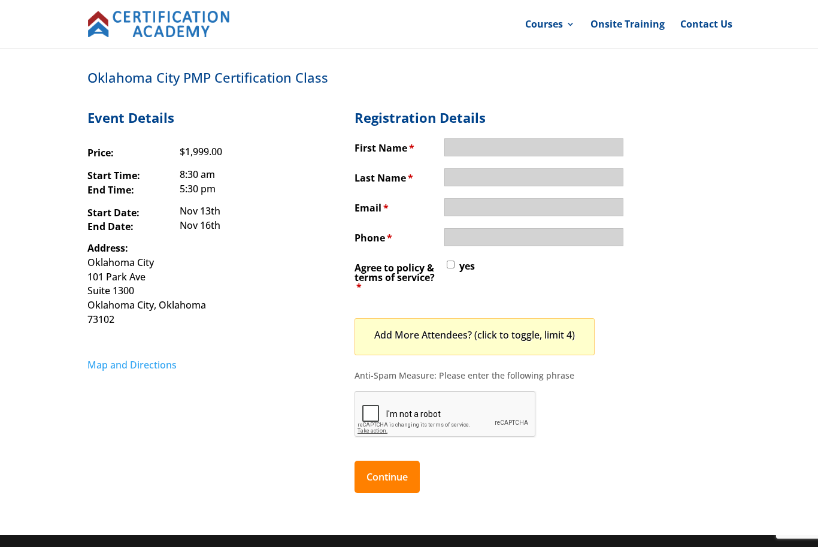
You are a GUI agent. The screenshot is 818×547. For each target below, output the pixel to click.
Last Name (384, 178)
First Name (384, 148)
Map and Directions (132, 364)
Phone (373, 237)
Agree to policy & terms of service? (395, 277)
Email (372, 207)
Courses (544, 25)
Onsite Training (627, 25)
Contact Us (706, 25)
